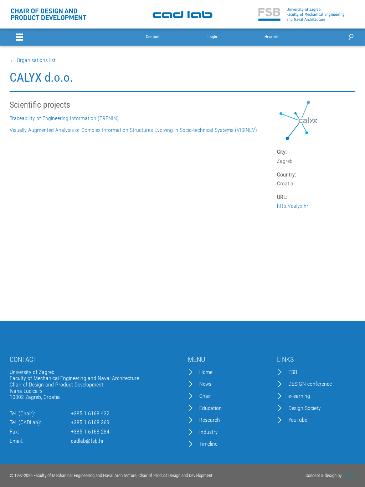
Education (210, 408)
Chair (205, 396)
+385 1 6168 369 (90, 422)
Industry (208, 432)
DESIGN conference (310, 384)
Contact (153, 37)
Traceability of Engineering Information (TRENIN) (64, 118)
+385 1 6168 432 (90, 413)
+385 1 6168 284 (90, 432)
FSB (292, 372)
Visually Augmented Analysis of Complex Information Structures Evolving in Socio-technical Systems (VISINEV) (133, 130)
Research (209, 420)
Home (205, 372)
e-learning (299, 396)
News (205, 384)
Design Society (304, 408)
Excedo (349, 475)
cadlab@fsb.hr (87, 441)
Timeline (208, 444)
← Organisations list (33, 60)
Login (212, 37)
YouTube (297, 420)
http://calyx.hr (292, 206)
